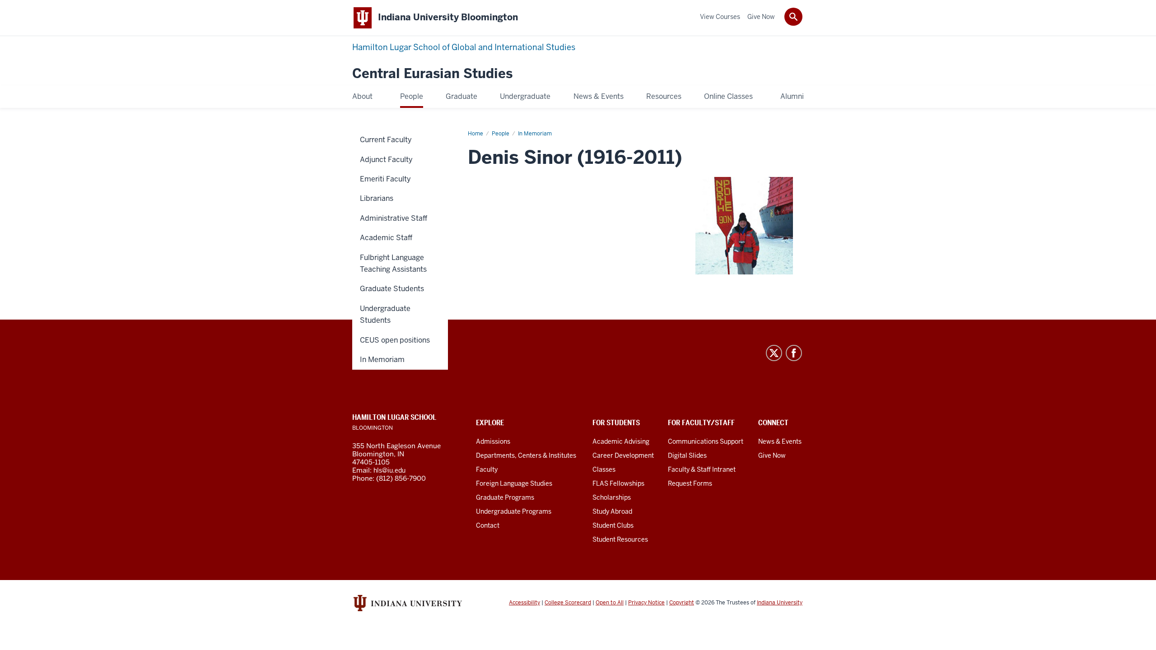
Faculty (487, 469)
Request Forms (690, 483)
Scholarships (611, 497)
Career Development (623, 455)
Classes (603, 469)
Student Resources (620, 539)
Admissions (493, 441)
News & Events (780, 441)
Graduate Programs (505, 497)
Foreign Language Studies (514, 483)
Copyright (681, 602)
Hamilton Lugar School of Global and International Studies (463, 47)
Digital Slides (687, 455)
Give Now (772, 455)
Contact (487, 525)
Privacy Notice (646, 602)
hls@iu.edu (389, 470)
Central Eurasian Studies (432, 73)
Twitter (774, 353)
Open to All (610, 602)
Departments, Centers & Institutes (526, 455)
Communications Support (705, 441)
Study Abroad (612, 511)
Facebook (794, 353)
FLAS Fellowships (618, 483)
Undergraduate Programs (513, 511)
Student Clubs (613, 525)
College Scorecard (568, 602)
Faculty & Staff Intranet (702, 469)
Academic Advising (620, 441)
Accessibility (524, 602)
